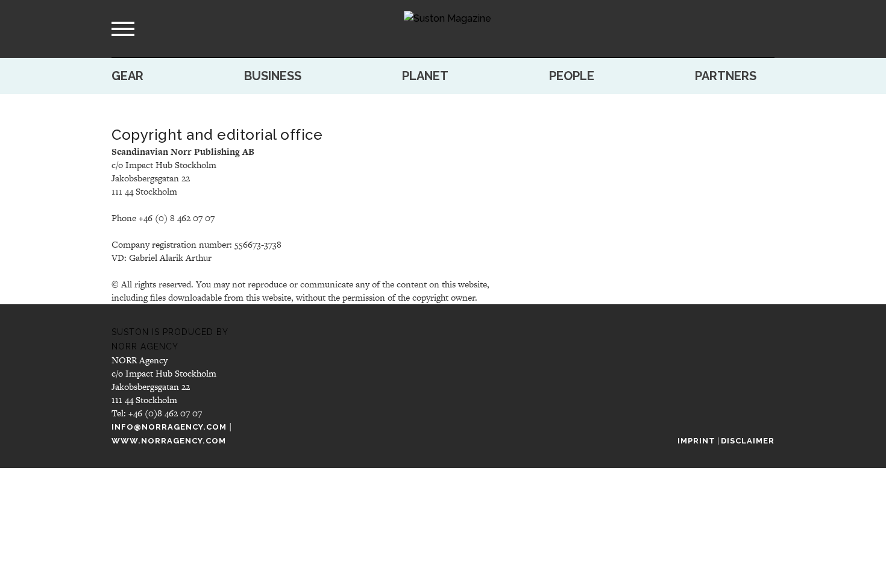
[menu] (123, 29)
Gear (127, 76)
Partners (725, 76)
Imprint (696, 440)
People (571, 76)
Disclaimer (747, 440)
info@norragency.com (169, 426)
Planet (425, 76)
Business (272, 76)
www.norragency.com (169, 440)
